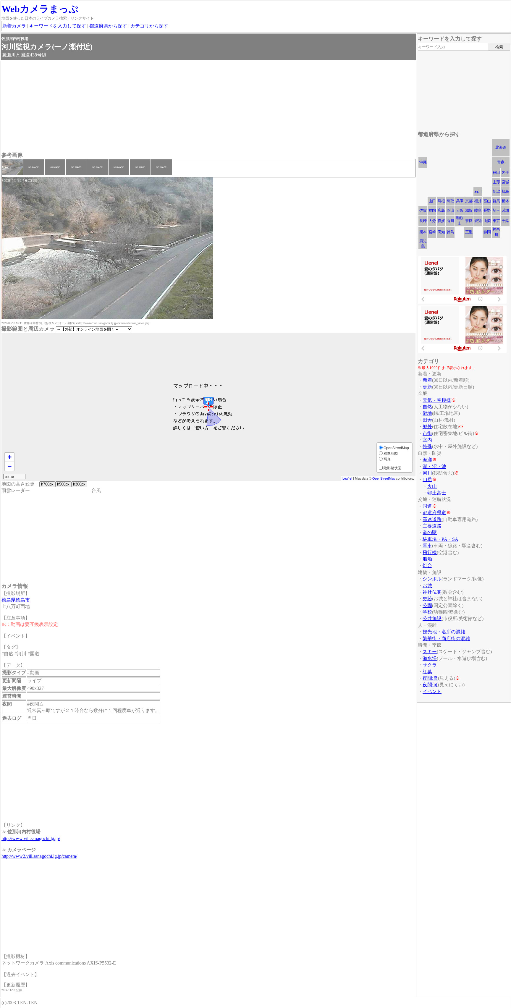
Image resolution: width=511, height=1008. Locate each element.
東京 (496, 221)
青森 (500, 162)
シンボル (432, 578)
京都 (468, 201)
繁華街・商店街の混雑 (446, 638)
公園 (427, 605)
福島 (505, 191)
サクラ (430, 664)
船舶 (427, 559)
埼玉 (496, 210)
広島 (441, 210)
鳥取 (450, 201)
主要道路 (432, 525)
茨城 (505, 210)
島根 (441, 201)
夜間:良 (430, 678)
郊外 (427, 426)
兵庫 (459, 201)
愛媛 (441, 221)
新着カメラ (14, 25)
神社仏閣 (432, 592)
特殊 (427, 446)
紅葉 (427, 671)
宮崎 (432, 232)
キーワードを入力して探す (57, 25)
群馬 (496, 201)
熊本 (422, 232)
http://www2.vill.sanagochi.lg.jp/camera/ (39, 856)
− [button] (10, 466)
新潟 (496, 191)
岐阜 (477, 210)
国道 (427, 506)
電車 (427, 545)
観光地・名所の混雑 (444, 631)
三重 (468, 232)
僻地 (427, 413)
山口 (432, 201)
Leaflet (347, 478)
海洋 (427, 459)
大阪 (459, 210)
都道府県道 (434, 512)
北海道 (500, 147)
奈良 (468, 221)
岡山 (450, 210)
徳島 (450, 232)
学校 (427, 611)
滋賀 (468, 210)
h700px (47, 484)
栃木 (505, 201)
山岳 (427, 479)
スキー (430, 651)
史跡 (427, 598)
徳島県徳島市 (15, 599)
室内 (427, 439)
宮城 (505, 182)
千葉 (505, 221)
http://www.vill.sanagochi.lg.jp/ (30, 838)
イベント (432, 691)
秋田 (496, 172)
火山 (432, 486)
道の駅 (430, 532)
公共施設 (432, 618)
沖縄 (422, 162)
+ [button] (10, 457)
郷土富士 (436, 492)
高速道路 (432, 519)
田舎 (427, 420)
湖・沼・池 (434, 466)
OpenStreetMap (383, 478)
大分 (432, 221)
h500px (63, 484)
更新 (427, 386)
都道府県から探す (108, 25)
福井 (477, 201)
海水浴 (430, 658)
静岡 (487, 232)
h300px (79, 484)
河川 (427, 472)
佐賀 (422, 210)
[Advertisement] (178, 107)
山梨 (487, 221)
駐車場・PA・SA (440, 539)
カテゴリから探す (149, 25)
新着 (427, 380)
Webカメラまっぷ (39, 9)
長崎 (422, 221)
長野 (487, 210)
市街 (427, 433)
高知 (441, 232)
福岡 (432, 210)
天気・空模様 (437, 400)
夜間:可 (430, 684)
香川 (450, 221)
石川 (477, 191)
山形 (496, 182)
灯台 (427, 565)
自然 (427, 406)
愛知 (477, 221)
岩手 (505, 172)
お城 (427, 585)
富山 (487, 201)
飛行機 (430, 552)
